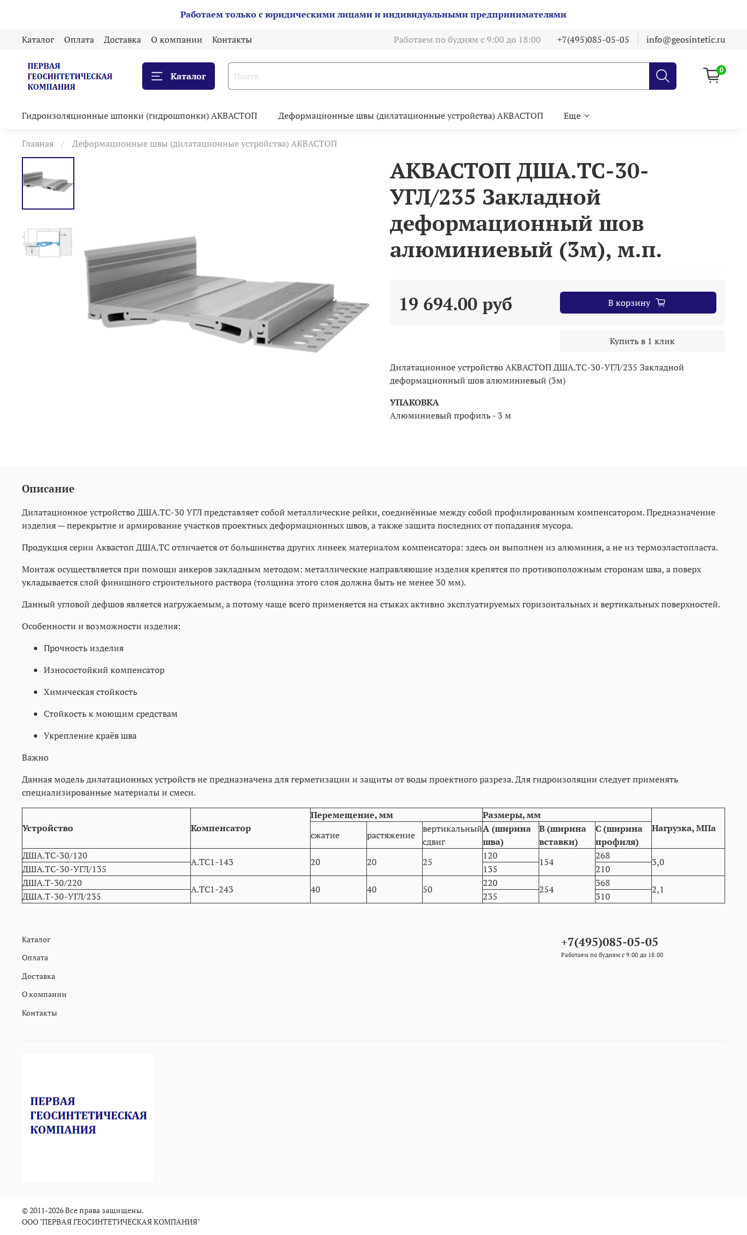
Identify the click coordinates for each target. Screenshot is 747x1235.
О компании (176, 39)
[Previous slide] (102, 304)
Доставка (122, 39)
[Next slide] (352, 304)
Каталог (38, 39)
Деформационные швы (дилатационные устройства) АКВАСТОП (410, 115)
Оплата (79, 39)
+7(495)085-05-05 (593, 39)
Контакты (232, 39)
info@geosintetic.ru (685, 39)
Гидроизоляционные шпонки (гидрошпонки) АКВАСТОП (139, 115)
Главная (38, 143)
